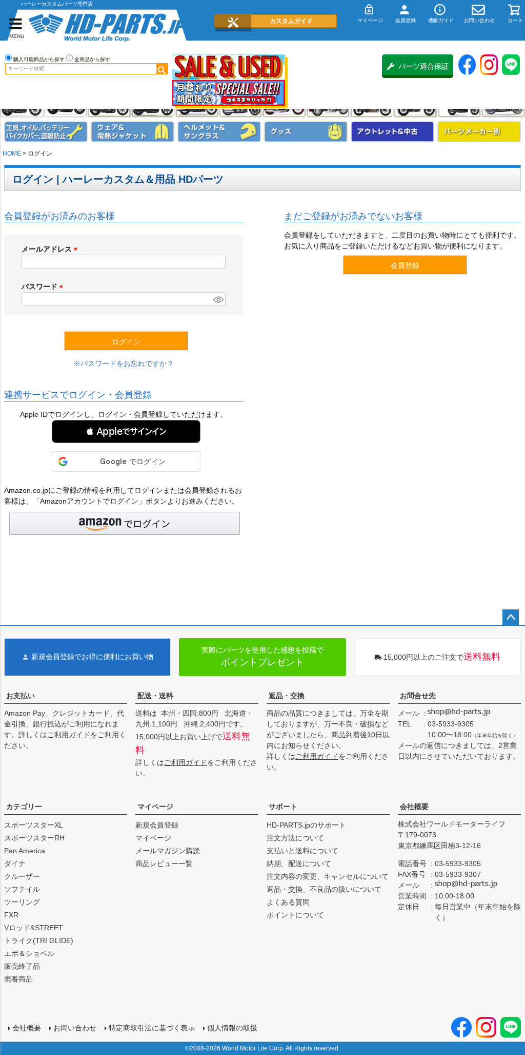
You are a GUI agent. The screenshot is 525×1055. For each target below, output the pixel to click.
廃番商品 (18, 979)
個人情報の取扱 (232, 1028)
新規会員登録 (156, 825)
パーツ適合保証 (423, 66)
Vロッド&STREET (33, 928)
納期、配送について (299, 863)
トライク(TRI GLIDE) (38, 940)
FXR (11, 915)
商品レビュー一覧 (164, 863)
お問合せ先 (418, 696)
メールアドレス (51, 249)
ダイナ (15, 863)
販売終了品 (22, 966)
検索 (162, 69)
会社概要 (414, 806)
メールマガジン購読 (167, 851)
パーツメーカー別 (479, 131)
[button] (126, 431)
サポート (283, 806)
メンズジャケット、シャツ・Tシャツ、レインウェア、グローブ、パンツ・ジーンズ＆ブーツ (132, 131)
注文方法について (295, 838)
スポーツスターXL (33, 825)
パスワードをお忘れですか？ (127, 363)
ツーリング (22, 902)
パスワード (44, 286)
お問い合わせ (74, 1028)
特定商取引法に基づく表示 (152, 1028)
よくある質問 (288, 902)
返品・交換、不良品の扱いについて (324, 889)
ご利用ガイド (68, 735)
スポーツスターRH (34, 838)
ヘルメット (219, 131)
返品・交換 (287, 696)
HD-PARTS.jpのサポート (306, 825)
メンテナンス (46, 131)
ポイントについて (295, 915)
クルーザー (22, 876)
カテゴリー (24, 806)
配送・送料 (155, 696)
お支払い (20, 696)
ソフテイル (22, 889)
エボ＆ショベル (29, 953)
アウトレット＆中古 (392, 131)
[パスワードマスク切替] (218, 299)
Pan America (24, 851)
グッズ (306, 131)
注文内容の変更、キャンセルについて (328, 876)
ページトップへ (510, 617)
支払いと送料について (302, 851)
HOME (12, 153)
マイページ (155, 806)
